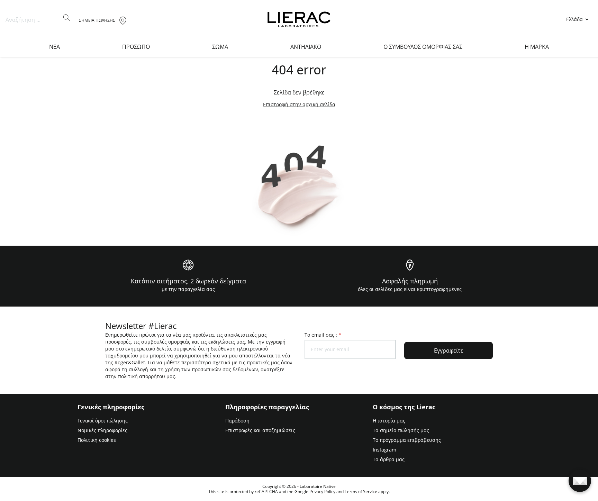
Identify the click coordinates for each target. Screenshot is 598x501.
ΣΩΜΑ (220, 47)
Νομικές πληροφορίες (102, 430)
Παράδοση (237, 420)
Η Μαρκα (537, 47)
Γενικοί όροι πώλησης (103, 420)
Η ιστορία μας (389, 420)
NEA (54, 47)
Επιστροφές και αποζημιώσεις (260, 430)
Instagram (384, 449)
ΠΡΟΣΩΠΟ (136, 47)
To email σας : (323, 334)
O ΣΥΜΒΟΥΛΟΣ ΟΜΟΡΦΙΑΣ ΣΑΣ (422, 47)
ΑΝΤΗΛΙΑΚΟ (305, 47)
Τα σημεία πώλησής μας (401, 430)
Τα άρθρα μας (389, 459)
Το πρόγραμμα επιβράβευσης (407, 440)
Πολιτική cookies (97, 440)
